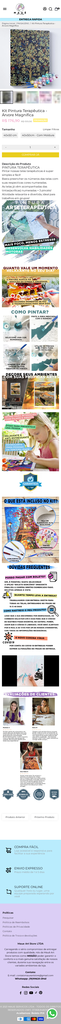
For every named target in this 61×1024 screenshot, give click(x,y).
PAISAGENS (23, 23)
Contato (7, 931)
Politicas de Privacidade (16, 927)
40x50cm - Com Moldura (38, 135)
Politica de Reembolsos (16, 922)
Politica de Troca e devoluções (20, 935)
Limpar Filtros (51, 129)
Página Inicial (8, 23)
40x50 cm (10, 135)
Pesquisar (8, 918)
